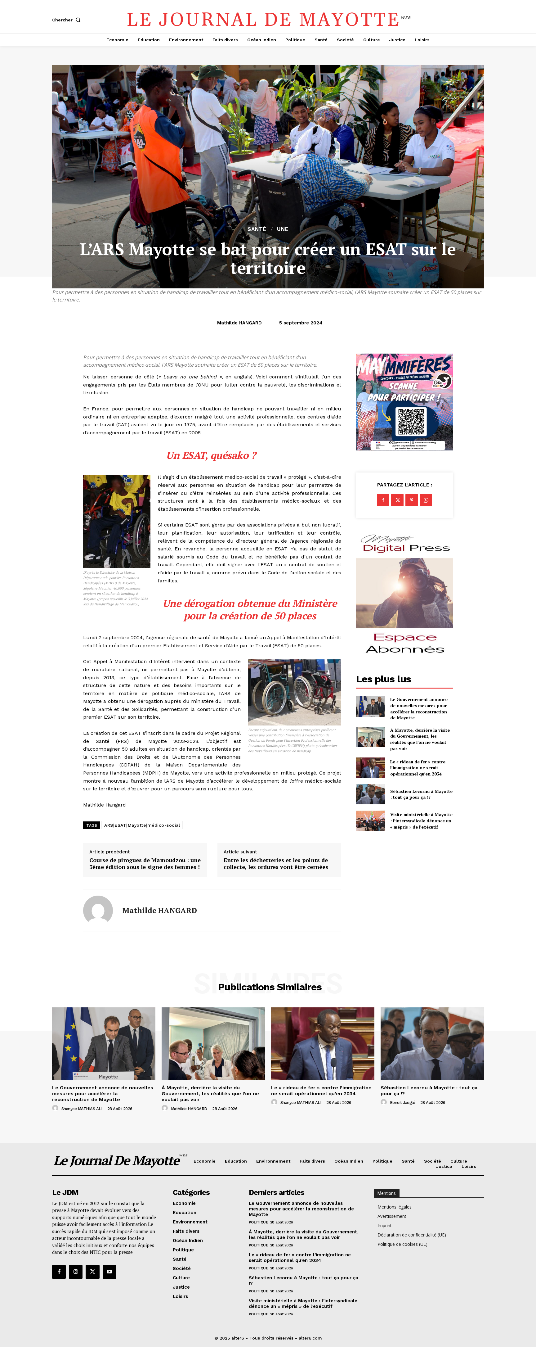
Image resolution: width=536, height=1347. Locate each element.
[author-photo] (56, 1108)
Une (282, 229)
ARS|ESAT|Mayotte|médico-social (142, 825)
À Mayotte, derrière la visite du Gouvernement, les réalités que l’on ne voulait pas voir (420, 739)
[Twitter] (397, 500)
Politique (258, 1222)
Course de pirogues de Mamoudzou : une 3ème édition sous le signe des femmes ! (145, 863)
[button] (67, 19)
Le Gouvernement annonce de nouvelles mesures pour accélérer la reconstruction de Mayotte (419, 708)
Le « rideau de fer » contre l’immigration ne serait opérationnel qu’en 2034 (417, 768)
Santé (257, 229)
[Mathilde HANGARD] (98, 910)
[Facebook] (383, 500)
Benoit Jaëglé (402, 1102)
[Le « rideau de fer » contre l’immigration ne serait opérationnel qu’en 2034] (370, 767)
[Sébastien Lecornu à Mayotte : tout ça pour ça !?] (370, 794)
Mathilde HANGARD (239, 323)
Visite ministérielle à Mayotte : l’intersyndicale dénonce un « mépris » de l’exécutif (421, 820)
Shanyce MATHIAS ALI (81, 1108)
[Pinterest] (411, 500)
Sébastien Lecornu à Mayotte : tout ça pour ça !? (421, 794)
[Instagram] (76, 1272)
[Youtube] (109, 1272)
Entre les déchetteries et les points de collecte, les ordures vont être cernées (276, 863)
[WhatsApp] (426, 500)
